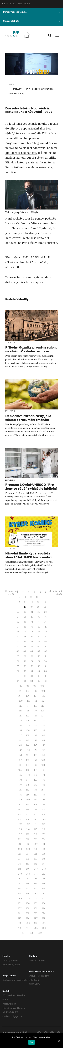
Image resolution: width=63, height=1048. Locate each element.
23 (25, 612)
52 (18, 641)
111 (36, 700)
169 (20, 775)
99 (34, 686)
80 (39, 666)
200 (43, 809)
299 (40, 933)
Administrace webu (11, 1033)
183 (35, 789)
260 (44, 883)
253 (19, 878)
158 (27, 760)
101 (20, 691)
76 (45, 661)
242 (27, 864)
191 (35, 799)
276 (44, 903)
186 (28, 794)
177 (20, 785)
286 (28, 918)
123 (35, 715)
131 (35, 725)
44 (31, 631)
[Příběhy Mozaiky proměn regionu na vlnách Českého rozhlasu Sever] (31, 325)
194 (28, 804)
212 (43, 824)
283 (35, 913)
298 (31, 933)
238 (27, 859)
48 (25, 636)
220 (43, 834)
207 (36, 819)
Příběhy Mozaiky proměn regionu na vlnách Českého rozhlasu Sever (31, 351)
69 (32, 656)
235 (35, 854)
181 (20, 789)
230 (28, 849)
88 (25, 676)
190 (28, 799)
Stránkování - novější (11, 593)
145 (20, 745)
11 (43, 597)
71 (46, 656)
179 (35, 785)
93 (24, 681)
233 (19, 854)
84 (32, 671)
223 (35, 839)
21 (45, 607)
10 (37, 597)
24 (32, 612)
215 (35, 829)
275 (35, 903)
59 (32, 646)
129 (20, 725)
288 (43, 918)
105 (20, 695)
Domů (11, 84)
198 (27, 809)
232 (43, 849)
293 (19, 928)
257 (19, 883)
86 (45, 671)
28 (25, 616)
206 (28, 819)
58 (25, 646)
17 (19, 607)
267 (36, 893)
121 (20, 715)
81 (46, 666)
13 (25, 602)
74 (32, 661)
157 (20, 760)
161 (20, 765)
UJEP (27, 4)
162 (27, 765)
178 (27, 785)
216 (43, 829)
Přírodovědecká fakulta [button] (14, 12)
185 (20, 794)
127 (35, 720)
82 (18, 671)
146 (28, 745)
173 (20, 780)
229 (20, 849)
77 (18, 666)
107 (35, 695)
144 (43, 740)
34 (32, 621)
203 (35, 814)
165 (20, 770)
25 (38, 612)
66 (45, 651)
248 (44, 868)
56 (45, 641)
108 (43, 695)
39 (32, 626)
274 (28, 903)
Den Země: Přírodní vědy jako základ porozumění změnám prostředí (28, 420)
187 (35, 794)
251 (35, 873)
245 (19, 868)
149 (20, 750)
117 (20, 710)
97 (21, 686)
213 (20, 829)
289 (19, 923)
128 (43, 720)
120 (42, 710)
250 (28, 873)
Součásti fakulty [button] (11, 21)
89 (32, 676)
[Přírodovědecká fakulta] (12, 34)
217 (20, 834)
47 (18, 636)
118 (27, 710)
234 (28, 854)
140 (43, 735)
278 (27, 908)
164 (43, 765)
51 (46, 636)
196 (43, 804)
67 (18, 656)
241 (19, 864)
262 (27, 888)
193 (20, 804)
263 (35, 888)
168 (43, 770)
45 (38, 631)
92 (17, 681)
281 (19, 913)
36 (45, 621)
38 (25, 626)
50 (39, 636)
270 (28, 898)
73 (25, 661)
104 (43, 691)
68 (25, 656)
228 (43, 844)
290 (28, 923)
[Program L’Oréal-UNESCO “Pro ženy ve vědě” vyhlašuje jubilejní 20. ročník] (31, 463)
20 (38, 607)
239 (35, 859)
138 (27, 735)
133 (20, 730)
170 (28, 775)
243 (35, 864)
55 (38, 641)
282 (27, 913)
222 (27, 839)
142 (27, 740)
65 (38, 651)
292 (44, 923)
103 (35, 691)
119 (35, 710)
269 (20, 898)
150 (28, 750)
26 (45, 612)
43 (24, 631)
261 (19, 888)
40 (38, 626)
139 (35, 735)
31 (46, 616)
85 (38, 671)
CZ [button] (3, 4)
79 (32, 666)
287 (35, 918)
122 (27, 715)
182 (27, 789)
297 (23, 933)
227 (35, 844)
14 (32, 602)
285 (19, 918)
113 (20, 705)
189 (20, 799)
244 (44, 864)
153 (20, 755)
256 (44, 878)
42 (17, 631)
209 (20, 824)
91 (46, 676)
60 (38, 646)
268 (44, 893)
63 (24, 651)
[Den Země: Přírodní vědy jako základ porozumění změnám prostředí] (31, 394)
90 (38, 676)
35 (38, 621)
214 (28, 829)
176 (43, 780)
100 (42, 686)
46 (45, 631)
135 (35, 730)
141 (20, 740)
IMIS (20, 4)
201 (19, 814)
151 (35, 750)
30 (39, 616)
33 (25, 621)
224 (43, 839)
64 (31, 651)
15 (38, 602)
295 (36, 928)
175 (35, 780)
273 (19, 903)
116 (42, 705)
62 (17, 651)
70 (39, 656)
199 (35, 809)
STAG (12, 4)
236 (44, 854)
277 (19, 908)
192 (43, 799)
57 (18, 646)
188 (43, 794)
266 (28, 893)
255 (35, 878)
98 (27, 686)
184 (43, 789)
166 (28, 770)
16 (45, 602)
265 (19, 893)
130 (28, 725)
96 (45, 681)
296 (44, 928)
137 (20, 735)
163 (35, 765)
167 (35, 770)
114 (28, 705)
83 (25, 671)
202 (27, 814)
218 (27, 834)
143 (35, 740)
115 (35, 705)
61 (46, 646)
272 (43, 898)
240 (44, 859)
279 (35, 908)
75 (38, 661)
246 (28, 868)
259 (35, 883)
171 (35, 775)
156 (43, 755)
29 (32, 616)
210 (28, 824)
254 (28, 878)
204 (44, 814)
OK (31, 1042)
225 (19, 844)
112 (43, 700)
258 (27, 883)
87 (18, 676)
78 (25, 666)
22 (18, 612)
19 (32, 607)
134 (28, 730)
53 (25, 641)
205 (19, 819)
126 (28, 720)
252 (43, 873)
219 (35, 834)
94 (31, 681)
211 (36, 824)
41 (46, 626)
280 (44, 908)
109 (21, 700)
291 (35, 923)
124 (43, 715)
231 (35, 849)
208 (44, 819)
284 (43, 913)
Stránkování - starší (55, 593)
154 (28, 755)
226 (28, 844)
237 (19, 859)
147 (35, 745)
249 (20, 873)
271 (35, 898)
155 (35, 755)
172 (43, 775)
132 (43, 725)
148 (43, 745)
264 (44, 888)
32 (18, 621)
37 (18, 626)
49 (32, 636)
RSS (25, 1033)
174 (28, 780)
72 (18, 661)
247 (36, 868)
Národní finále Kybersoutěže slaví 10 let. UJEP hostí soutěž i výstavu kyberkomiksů (29, 557)
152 (43, 750)
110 (28, 700)
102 (27, 691)
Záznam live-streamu (19, 277)
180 (43, 785)
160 (43, 760)
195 (35, 804)
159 (35, 760)
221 (19, 839)
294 (28, 928)
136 (43, 730)
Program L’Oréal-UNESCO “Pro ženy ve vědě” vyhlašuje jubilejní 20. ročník (31, 488)
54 (32, 641)
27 (18, 616)
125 (20, 720)
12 (19, 602)
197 (19, 809)
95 (38, 681)
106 (28, 695)
